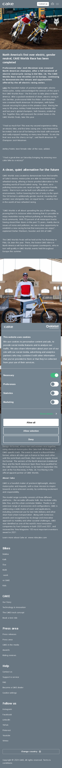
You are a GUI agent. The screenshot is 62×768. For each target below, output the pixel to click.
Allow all (31, 422)
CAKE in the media (11, 645)
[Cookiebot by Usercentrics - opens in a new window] (46, 327)
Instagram (7, 709)
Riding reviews (9, 655)
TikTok (5, 725)
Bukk (5, 570)
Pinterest (7, 730)
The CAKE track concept (13, 612)
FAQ (4, 682)
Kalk (4, 559)
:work (5, 575)
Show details (46, 413)
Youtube (6, 735)
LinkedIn (6, 720)
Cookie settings (10, 693)
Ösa (4, 565)
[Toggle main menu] (57, 4)
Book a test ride (10, 618)
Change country (29, 751)
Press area (8, 640)
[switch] (54, 384)
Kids (4, 585)
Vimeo (6, 741)
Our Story (7, 602)
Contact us (42, 4)
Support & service (11, 677)
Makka (6, 554)
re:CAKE (6, 580)
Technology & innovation (14, 607)
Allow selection (31, 431)
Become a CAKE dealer (13, 687)
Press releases (9, 634)
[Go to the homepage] (8, 4)
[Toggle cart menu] (52, 4)
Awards (6, 650)
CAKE (5, 88)
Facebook (7, 715)
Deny (31, 439)
